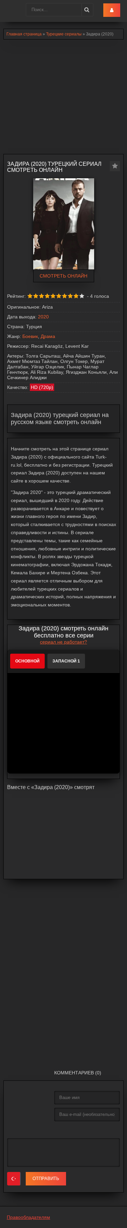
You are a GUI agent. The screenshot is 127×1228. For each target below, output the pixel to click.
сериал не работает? (63, 642)
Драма (48, 336)
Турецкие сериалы (64, 34)
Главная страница (24, 34)
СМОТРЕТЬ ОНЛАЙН (63, 276)
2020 (43, 316)
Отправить (46, 1178)
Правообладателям (28, 1217)
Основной (27, 661)
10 (82, 296)
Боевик (30, 336)
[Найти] (86, 10)
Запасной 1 (66, 661)
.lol (10, 10)
